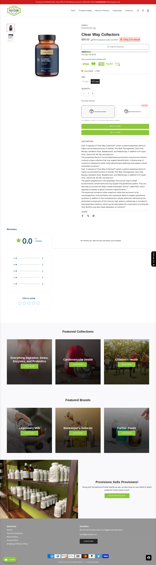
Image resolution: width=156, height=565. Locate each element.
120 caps (95, 81)
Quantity (85, 89)
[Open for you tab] (148, 557)
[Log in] (142, 10)
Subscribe (89, 541)
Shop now (29, 366)
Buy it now (115, 132)
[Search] (137, 10)
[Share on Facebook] (82, 216)
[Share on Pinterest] (93, 216)
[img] (86, 28)
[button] (19, 54)
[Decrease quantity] (84, 93)
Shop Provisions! (117, 496)
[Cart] (148, 10)
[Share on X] (88, 216)
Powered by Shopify (92, 562)
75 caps (85, 81)
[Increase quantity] (92, 93)
